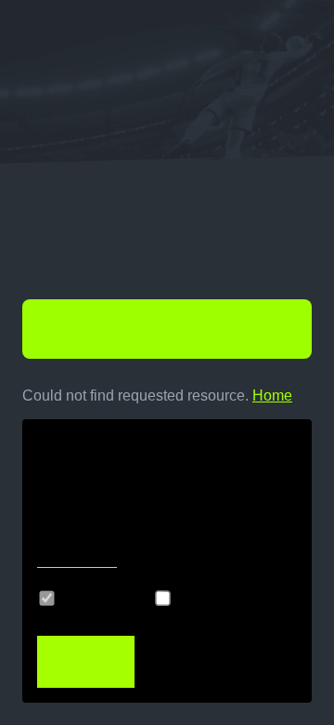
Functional (100, 598)
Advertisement (230, 598)
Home (272, 395)
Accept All (84, 661)
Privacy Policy (77, 561)
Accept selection (211, 661)
